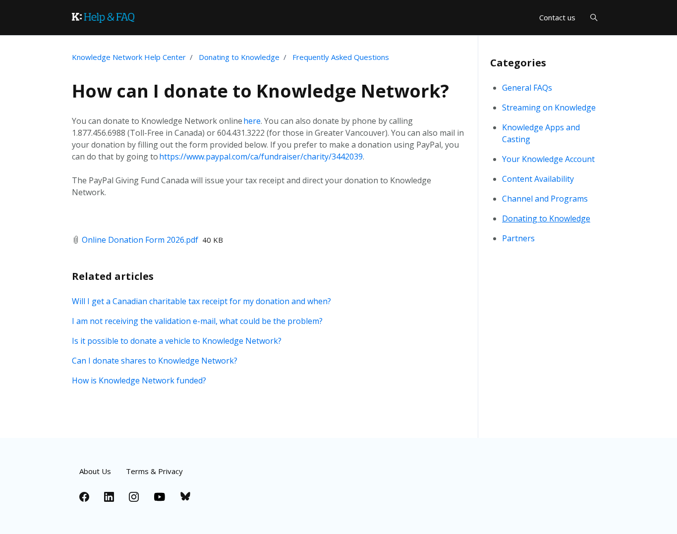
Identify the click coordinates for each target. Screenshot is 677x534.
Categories (518, 62)
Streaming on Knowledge (549, 107)
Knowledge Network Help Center (129, 57)
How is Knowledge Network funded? (139, 380)
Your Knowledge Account (548, 159)
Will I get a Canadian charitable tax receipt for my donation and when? (201, 301)
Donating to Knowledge (239, 57)
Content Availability (538, 178)
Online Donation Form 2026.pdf (140, 239)
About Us (95, 471)
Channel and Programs (545, 198)
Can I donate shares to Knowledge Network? (154, 360)
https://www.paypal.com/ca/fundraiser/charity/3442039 (261, 156)
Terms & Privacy (154, 471)
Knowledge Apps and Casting (541, 133)
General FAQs (527, 87)
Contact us (557, 17)
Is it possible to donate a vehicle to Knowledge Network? (177, 340)
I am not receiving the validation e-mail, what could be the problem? (197, 321)
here (252, 120)
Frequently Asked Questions (340, 57)
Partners (518, 238)
